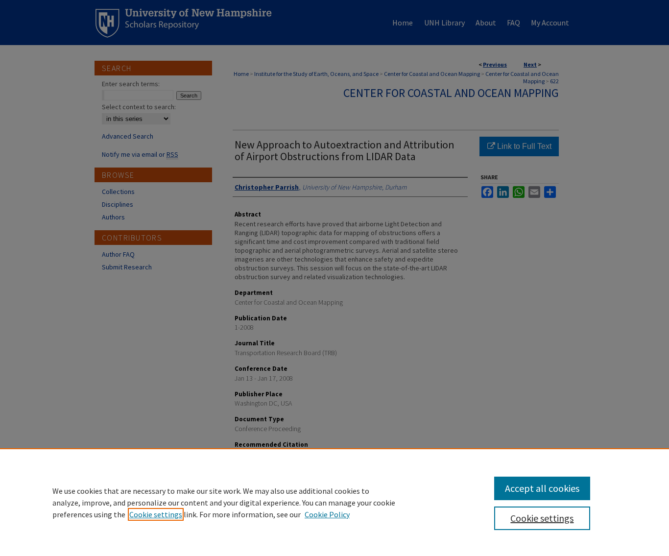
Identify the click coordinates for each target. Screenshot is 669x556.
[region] (334, 502)
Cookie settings (155, 514)
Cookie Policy (327, 514)
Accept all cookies (542, 488)
